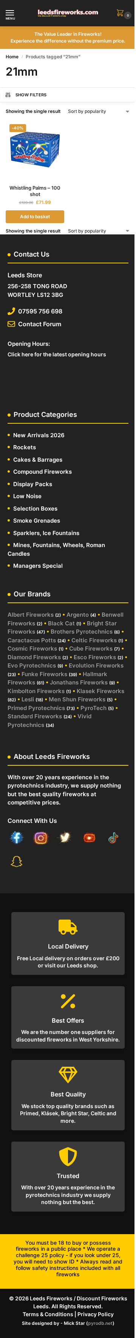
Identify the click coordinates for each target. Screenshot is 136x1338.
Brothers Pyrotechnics (82, 631)
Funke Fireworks (44, 674)
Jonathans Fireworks (79, 682)
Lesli (28, 699)
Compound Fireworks (42, 471)
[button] (121, 13)
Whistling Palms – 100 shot (34, 191)
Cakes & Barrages (37, 459)
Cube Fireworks (91, 648)
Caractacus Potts (32, 640)
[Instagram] (41, 839)
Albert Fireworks (31, 614)
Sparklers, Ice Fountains (46, 533)
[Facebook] (17, 839)
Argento (77, 614)
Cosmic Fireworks (32, 648)
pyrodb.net (100, 1323)
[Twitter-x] (65, 839)
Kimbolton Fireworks (36, 691)
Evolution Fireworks (96, 665)
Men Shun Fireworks (77, 699)
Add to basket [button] (35, 216)
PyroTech (93, 708)
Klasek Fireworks (100, 691)
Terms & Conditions (48, 1314)
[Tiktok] (113, 839)
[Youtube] (89, 839)
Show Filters (31, 94)
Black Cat (61, 623)
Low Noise (27, 496)
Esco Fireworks (95, 657)
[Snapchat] (17, 862)
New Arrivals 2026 (39, 435)
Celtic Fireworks (94, 640)
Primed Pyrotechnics (36, 708)
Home (12, 56)
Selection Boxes (35, 508)
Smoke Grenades (36, 520)
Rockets (24, 447)
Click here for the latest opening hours (57, 354)
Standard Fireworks (35, 716)
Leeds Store (25, 275)
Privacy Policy (95, 1314)
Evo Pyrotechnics (32, 665)
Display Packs (32, 484)
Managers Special (38, 565)
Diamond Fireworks (34, 657)
